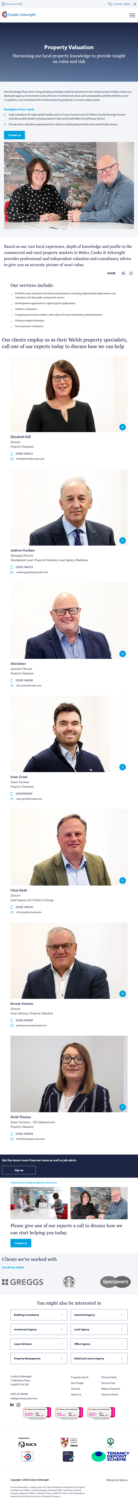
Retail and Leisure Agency (89, 1358)
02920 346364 (24, 1134)
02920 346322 (24, 453)
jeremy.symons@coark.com (31, 1025)
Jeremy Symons (21, 1003)
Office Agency (82, 1344)
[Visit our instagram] (18, 1404)
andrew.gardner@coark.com (32, 572)
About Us (76, 1394)
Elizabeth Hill (20, 436)
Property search (80, 1377)
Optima (123, 1480)
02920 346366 (24, 680)
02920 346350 (24, 907)
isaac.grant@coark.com (29, 798)
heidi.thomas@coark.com (30, 1138)
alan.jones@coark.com (28, 685)
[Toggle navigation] (132, 15)
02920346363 (24, 793)
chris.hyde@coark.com (28, 912)
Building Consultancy (26, 1314)
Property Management (27, 1358)
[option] (127, 4)
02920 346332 (24, 567)
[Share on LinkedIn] (123, 273)
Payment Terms (109, 1394)
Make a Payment (110, 1388)
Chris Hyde (18, 890)
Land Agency (81, 1329)
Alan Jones (18, 663)
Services (75, 1388)
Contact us (14, 135)
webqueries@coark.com (23, 1398)
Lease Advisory (23, 1344)
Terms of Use (108, 1383)
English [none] (127, 4)
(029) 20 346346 (19, 1394)
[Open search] (134, 4)
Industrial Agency (84, 1314)
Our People (77, 1383)
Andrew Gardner (22, 550)
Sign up (18, 1170)
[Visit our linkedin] (11, 1404)
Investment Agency (25, 1329)
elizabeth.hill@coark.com (30, 458)
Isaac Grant (18, 776)
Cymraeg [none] (118, 4)
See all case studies (13, 1267)
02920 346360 (24, 1020)
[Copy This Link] (131, 273)
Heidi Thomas (20, 1117)
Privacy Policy (109, 1377)
